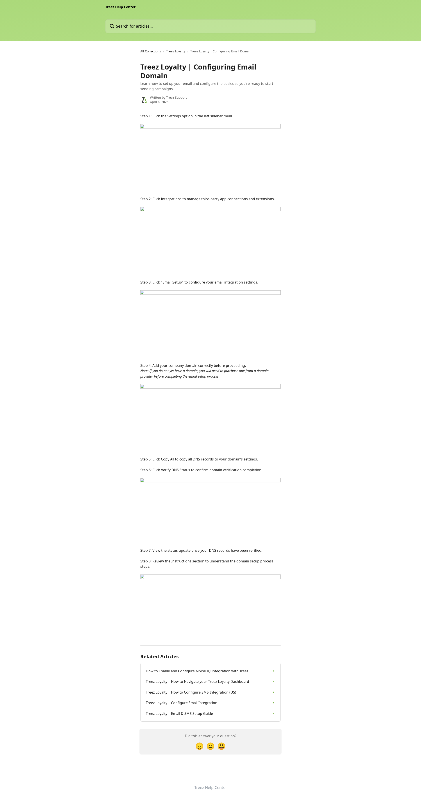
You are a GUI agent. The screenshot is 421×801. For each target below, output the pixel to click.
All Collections (150, 51)
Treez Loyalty (175, 51)
